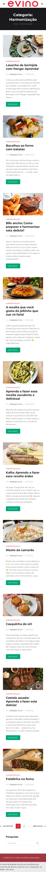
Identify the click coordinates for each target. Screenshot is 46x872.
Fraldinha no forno (20, 779)
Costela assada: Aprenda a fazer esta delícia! (21, 701)
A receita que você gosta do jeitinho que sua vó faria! (22, 310)
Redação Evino (16, 74)
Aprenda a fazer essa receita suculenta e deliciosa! (21, 395)
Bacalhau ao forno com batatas (19, 147)
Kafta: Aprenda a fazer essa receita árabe (22, 474)
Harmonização (13, 61)
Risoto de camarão (20, 550)
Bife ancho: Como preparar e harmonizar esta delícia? (23, 226)
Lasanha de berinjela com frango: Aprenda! (22, 67)
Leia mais (12, 104)
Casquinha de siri (19, 624)
